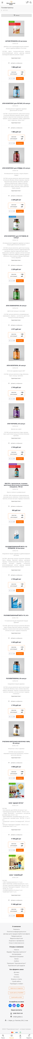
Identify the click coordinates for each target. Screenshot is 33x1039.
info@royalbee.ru (18, 1017)
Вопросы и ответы (16, 979)
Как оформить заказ (17, 969)
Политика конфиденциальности (16, 931)
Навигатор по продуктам (16, 988)
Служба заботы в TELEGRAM (16, 992)
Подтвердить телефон (16, 983)
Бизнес (16, 959)
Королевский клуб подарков (16, 965)
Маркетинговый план (16, 938)
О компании (16, 926)
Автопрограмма (16, 954)
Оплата (16, 974)
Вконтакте (10, 1005)
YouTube (22, 1005)
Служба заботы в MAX (16, 997)
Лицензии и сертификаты (16, 940)
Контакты (16, 977)
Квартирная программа (16, 956)
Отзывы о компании (16, 947)
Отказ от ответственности (16, 943)
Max (14, 1005)
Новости (16, 949)
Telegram (18, 1005)
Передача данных (16, 936)
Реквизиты (16, 929)
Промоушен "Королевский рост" (16, 963)
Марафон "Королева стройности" (16, 952)
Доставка (16, 972)
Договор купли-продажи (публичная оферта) (16, 934)
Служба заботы (16, 981)
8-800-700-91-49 (18, 1013)
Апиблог (16, 961)
